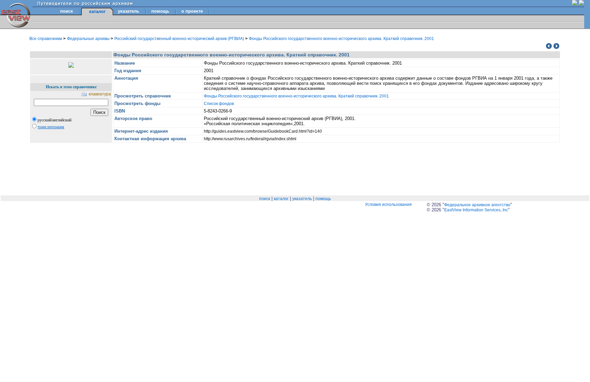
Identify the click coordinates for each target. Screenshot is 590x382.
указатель (128, 11)
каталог (281, 198)
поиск (66, 11)
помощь (160, 11)
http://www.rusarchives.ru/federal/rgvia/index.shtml (250, 138)
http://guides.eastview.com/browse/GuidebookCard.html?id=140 (263, 131)
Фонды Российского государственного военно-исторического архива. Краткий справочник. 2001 (341, 38)
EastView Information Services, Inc (476, 210)
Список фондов (219, 103)
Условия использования (388, 204)
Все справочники (46, 38)
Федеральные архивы (89, 38)
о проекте (192, 11)
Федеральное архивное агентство (477, 204)
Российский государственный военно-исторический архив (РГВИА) (179, 38)
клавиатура (100, 94)
